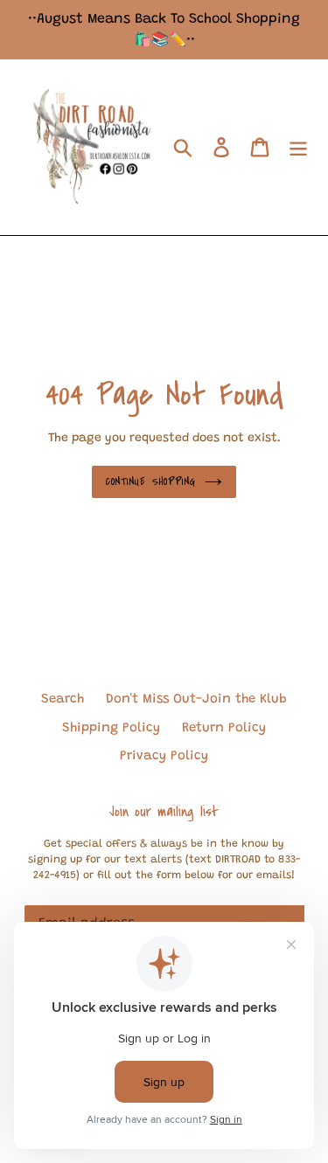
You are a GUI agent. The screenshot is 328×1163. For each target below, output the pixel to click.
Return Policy (224, 728)
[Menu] (298, 147)
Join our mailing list (164, 811)
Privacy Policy (164, 756)
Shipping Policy (111, 728)
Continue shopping (151, 481)
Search (62, 699)
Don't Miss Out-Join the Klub (196, 699)
